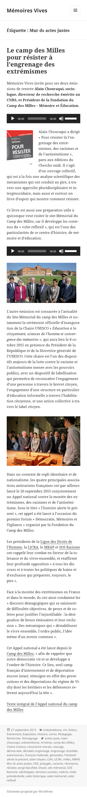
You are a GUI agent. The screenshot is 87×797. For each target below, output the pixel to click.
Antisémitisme (52, 730)
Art (65, 730)
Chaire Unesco (16, 747)
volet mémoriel (57, 776)
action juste (52, 738)
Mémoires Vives (27, 10)
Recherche (13, 738)
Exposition (29, 734)
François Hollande (36, 755)
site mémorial (57, 768)
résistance (71, 763)
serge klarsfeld (27, 768)
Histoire (42, 734)
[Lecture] (12, 118)
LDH (50, 759)
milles (67, 759)
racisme (58, 763)
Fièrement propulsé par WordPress (30, 791)
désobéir (28, 751)
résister (11, 768)
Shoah (42, 768)
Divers (72, 730)
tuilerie (63, 772)
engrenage (42, 751)
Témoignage (30, 738)
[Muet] (61, 118)
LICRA (33, 547)
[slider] (71, 118)
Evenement (14, 734)
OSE (36, 763)
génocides (56, 755)
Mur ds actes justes (19, 763)
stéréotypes (26, 772)
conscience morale (39, 747)
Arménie (46, 742)
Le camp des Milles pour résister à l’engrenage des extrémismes (36, 60)
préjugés (45, 763)
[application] (43, 118)
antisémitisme (30, 742)
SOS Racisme (69, 547)
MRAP (49, 547)
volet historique (36, 776)
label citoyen (37, 759)
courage (58, 747)
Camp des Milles (20, 653)
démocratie (14, 751)
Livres (53, 734)
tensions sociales (47, 772)
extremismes (15, 755)
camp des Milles (63, 742)
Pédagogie (65, 734)
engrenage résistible (64, 751)
